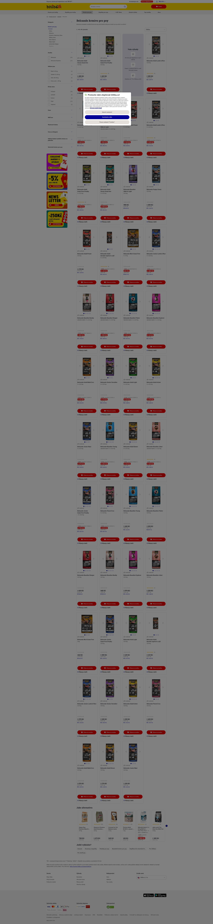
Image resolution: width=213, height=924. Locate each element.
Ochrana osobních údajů (96, 108)
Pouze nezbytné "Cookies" (107, 122)
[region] (107, 108)
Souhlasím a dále (107, 117)
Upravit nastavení (107, 112)
